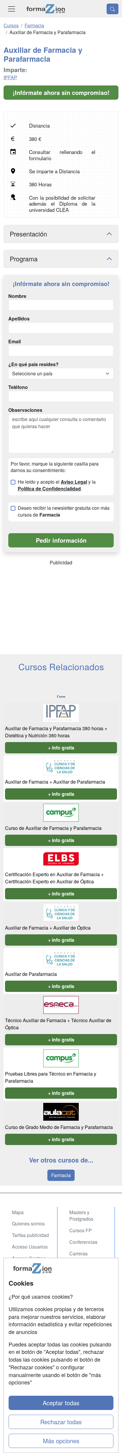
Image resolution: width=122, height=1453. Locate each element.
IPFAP (10, 77)
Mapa (18, 1212)
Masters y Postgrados (81, 1215)
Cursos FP (80, 1230)
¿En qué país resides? (33, 364)
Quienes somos (28, 1223)
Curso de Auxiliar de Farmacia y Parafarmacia (53, 828)
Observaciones (25, 410)
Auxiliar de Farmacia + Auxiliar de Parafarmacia (55, 781)
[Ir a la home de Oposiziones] (46, 8)
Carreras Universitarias (83, 1257)
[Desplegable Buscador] (112, 9)
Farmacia (61, 1175)
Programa (24, 258)
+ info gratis (61, 747)
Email (14, 341)
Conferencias (83, 1241)
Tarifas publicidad (30, 1235)
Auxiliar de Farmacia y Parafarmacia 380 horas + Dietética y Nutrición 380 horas (56, 732)
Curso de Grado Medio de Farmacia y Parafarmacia (59, 1127)
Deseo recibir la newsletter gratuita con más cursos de (64, 511)
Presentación (28, 233)
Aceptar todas (61, 1402)
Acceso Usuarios (30, 1246)
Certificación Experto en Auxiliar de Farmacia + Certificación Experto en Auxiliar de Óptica (54, 878)
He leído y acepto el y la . (57, 485)
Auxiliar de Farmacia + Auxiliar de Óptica (48, 927)
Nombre (17, 296)
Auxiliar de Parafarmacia (31, 974)
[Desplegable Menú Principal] (12, 8)
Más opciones (61, 1440)
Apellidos (19, 318)
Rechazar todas (61, 1421)
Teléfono (18, 387)
